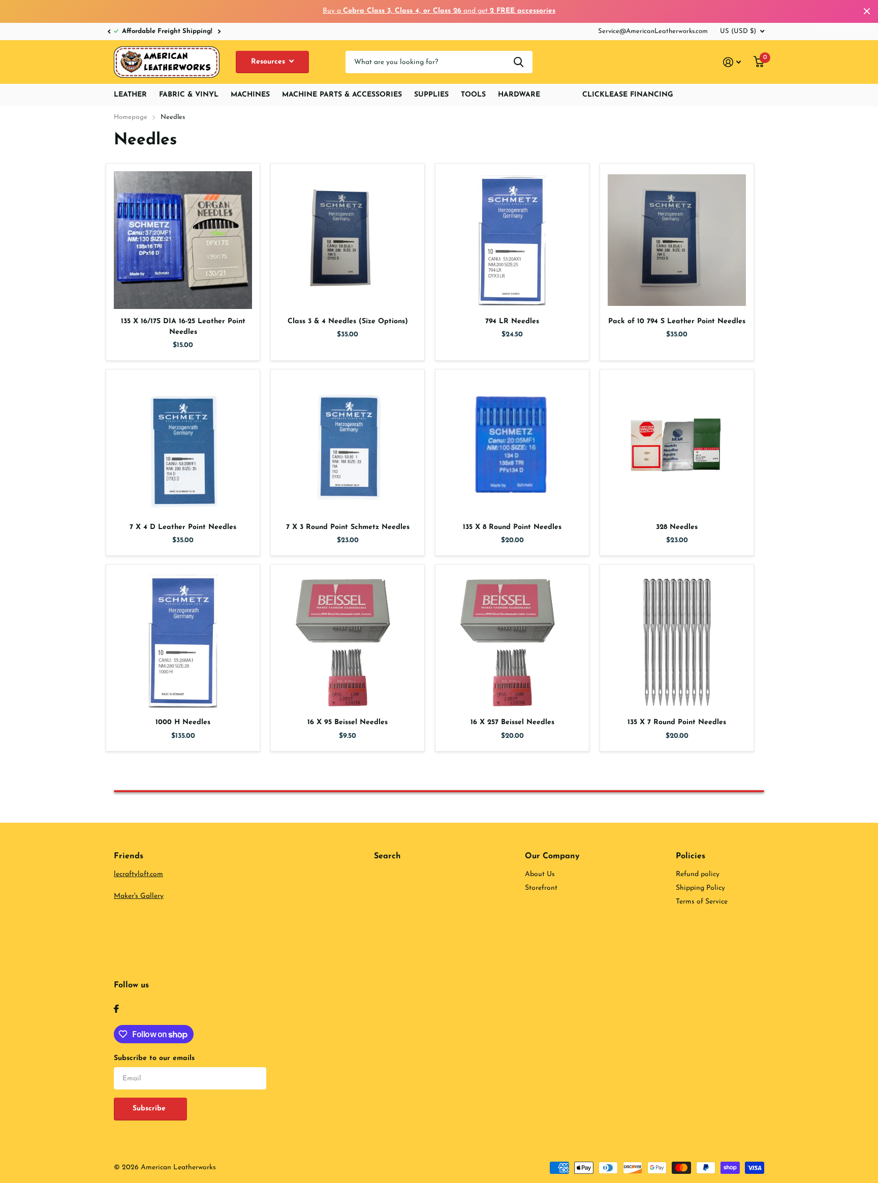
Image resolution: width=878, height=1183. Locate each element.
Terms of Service (702, 902)
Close (867, 11)
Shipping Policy (700, 888)
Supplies (431, 95)
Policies (690, 856)
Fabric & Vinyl (188, 95)
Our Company (552, 856)
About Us (540, 874)
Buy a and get (439, 11)
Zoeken (518, 62)
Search (387, 856)
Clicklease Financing (627, 95)
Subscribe (150, 1108)
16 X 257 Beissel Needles (512, 722)
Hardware (519, 95)
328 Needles (677, 527)
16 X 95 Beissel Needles (347, 722)
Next (207, 31)
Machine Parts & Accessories (342, 95)
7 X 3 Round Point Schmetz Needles (348, 527)
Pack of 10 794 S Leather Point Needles (676, 321)
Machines (250, 95)
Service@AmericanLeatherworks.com (653, 31)
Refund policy (697, 874)
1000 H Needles (182, 722)
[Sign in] (732, 62)
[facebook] (116, 1009)
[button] (109, 31)
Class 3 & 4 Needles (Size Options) (348, 321)
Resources (269, 62)
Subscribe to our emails (154, 1058)
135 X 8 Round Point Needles (512, 527)
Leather (130, 95)
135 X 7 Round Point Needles (677, 722)
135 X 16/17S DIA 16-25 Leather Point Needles (183, 327)
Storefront (541, 888)
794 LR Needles (512, 321)
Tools (473, 95)
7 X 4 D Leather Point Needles (183, 527)
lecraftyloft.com (138, 874)
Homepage (130, 117)
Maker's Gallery (139, 896)
